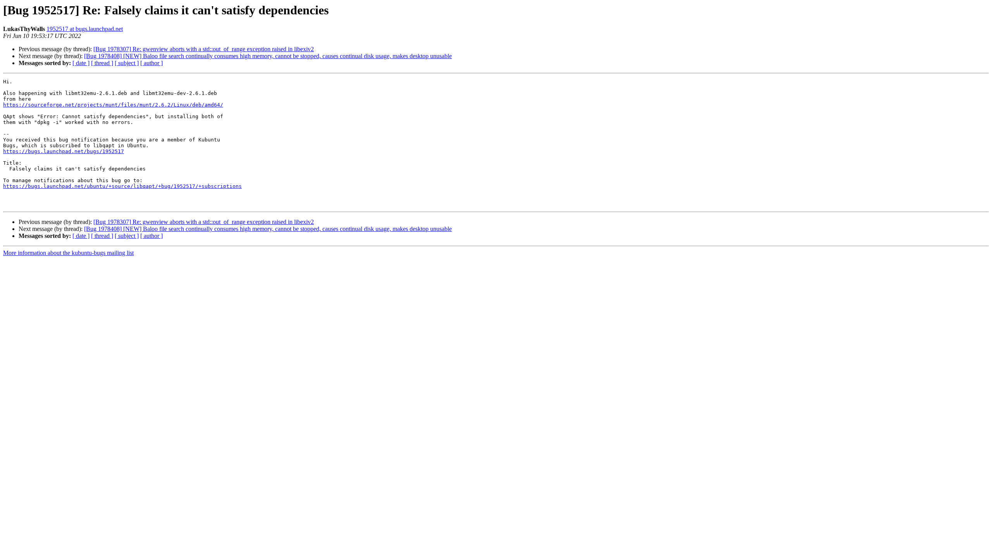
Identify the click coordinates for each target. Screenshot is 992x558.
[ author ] (151, 63)
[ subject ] (127, 63)
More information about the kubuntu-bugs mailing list (68, 253)
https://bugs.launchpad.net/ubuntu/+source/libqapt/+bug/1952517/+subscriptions (122, 186)
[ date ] (81, 63)
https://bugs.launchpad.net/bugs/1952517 (63, 151)
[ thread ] (102, 63)
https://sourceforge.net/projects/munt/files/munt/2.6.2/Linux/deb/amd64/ (113, 105)
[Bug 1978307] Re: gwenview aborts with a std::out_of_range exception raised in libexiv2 (203, 49)
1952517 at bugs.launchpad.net (84, 29)
